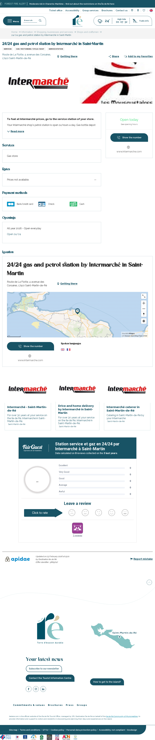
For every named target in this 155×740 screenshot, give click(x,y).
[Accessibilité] (138, 10)
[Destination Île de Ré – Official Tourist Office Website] (77, 21)
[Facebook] (28, 689)
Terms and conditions (30, 730)
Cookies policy (57, 730)
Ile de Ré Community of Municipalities (122, 716)
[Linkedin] (43, 689)
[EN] (151, 10)
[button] (151, 10)
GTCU (45, 730)
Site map (13, 730)
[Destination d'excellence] (17, 737)
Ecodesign (132, 730)
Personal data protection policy (81, 730)
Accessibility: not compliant (112, 730)
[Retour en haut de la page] (149, 582)
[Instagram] (36, 689)
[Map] (132, 10)
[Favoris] (144, 11)
